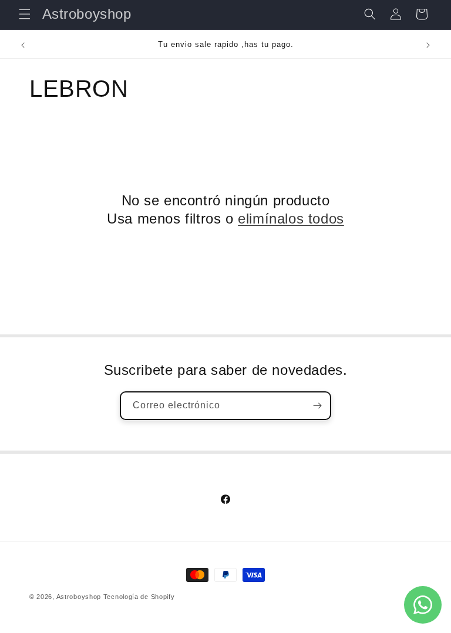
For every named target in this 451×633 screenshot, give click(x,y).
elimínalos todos (291, 218)
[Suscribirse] (317, 405)
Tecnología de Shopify (139, 596)
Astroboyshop (78, 596)
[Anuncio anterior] (23, 45)
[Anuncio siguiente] (428, 45)
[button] (25, 14)
